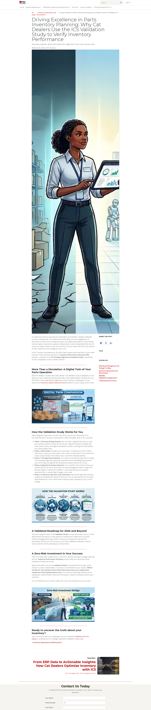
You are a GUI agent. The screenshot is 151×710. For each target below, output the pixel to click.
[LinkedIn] (111, 343)
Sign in (128, 2)
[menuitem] (22, 7)
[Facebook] (101, 343)
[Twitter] (106, 343)
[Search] (121, 2)
